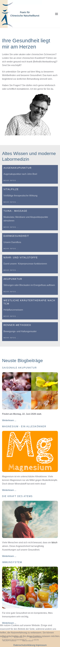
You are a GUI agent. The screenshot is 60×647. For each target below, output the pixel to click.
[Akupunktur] (30, 285)
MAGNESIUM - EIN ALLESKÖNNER (24, 426)
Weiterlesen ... (9, 420)
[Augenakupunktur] (30, 174)
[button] (56, 13)
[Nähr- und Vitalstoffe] (30, 264)
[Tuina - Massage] (30, 219)
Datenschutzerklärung (24, 645)
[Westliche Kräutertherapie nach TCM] (30, 308)
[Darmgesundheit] (30, 242)
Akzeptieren (9, 641)
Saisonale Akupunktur (19, 368)
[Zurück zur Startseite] (21, 14)
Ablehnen (27, 641)
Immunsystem (12, 562)
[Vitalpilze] (30, 195)
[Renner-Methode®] (30, 331)
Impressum (41, 645)
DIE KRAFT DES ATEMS (17, 496)
